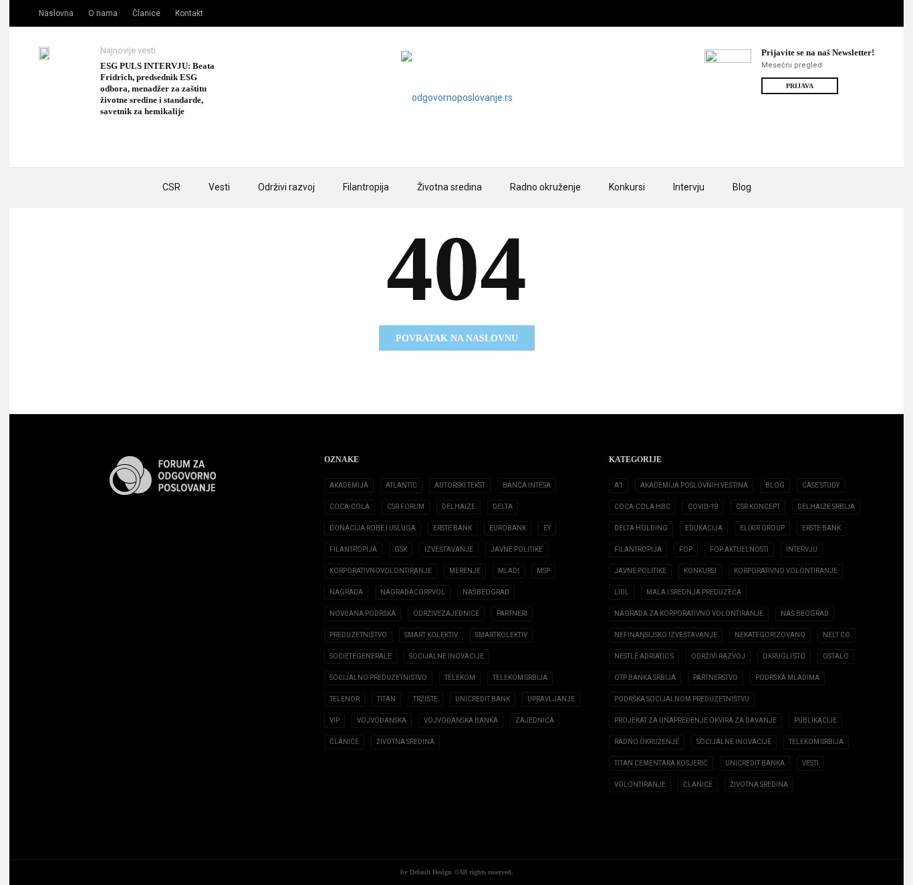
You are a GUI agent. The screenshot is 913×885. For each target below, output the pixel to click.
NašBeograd (486, 592)
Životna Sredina (405, 741)
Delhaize (458, 506)
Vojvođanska (381, 720)
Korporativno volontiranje (785, 570)
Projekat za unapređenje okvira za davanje (695, 720)
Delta (503, 506)
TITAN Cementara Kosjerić (661, 763)
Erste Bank (452, 528)
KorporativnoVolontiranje (381, 570)
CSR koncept (758, 506)
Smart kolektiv (431, 635)
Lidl (621, 592)
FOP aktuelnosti (739, 549)
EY (547, 528)
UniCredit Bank (482, 699)
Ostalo (836, 656)
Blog (742, 187)
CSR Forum (405, 506)
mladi (508, 570)
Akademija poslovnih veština (694, 485)
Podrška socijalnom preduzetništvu (681, 699)
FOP (685, 549)
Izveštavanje (448, 549)
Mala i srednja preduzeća (693, 592)
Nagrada (346, 592)
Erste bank (821, 528)
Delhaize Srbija (826, 506)
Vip (335, 720)
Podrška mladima (787, 677)
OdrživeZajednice (446, 613)
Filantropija (366, 187)
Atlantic (401, 485)
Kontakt (189, 13)
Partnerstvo (715, 677)
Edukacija (704, 528)
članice (344, 741)
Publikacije (815, 720)
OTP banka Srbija (645, 677)
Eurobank (507, 528)
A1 (618, 485)
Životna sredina (449, 187)
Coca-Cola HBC (642, 506)
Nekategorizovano (770, 635)
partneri (512, 613)
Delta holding (641, 528)
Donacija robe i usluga (373, 528)
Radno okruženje (545, 187)
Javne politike (517, 549)
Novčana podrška (363, 613)
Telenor (345, 699)
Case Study (820, 485)
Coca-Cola (350, 506)
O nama (103, 13)
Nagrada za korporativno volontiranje (688, 613)
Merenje (465, 570)
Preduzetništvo (358, 635)
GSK (400, 549)
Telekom (459, 677)
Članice (146, 13)
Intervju (688, 187)
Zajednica (534, 720)
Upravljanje (551, 699)
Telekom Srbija (520, 677)
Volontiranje (640, 784)
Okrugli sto (784, 656)
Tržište (425, 699)
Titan (386, 699)
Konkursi (627, 187)
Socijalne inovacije (446, 656)
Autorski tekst (459, 485)
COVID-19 (703, 506)
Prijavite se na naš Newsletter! (817, 52)
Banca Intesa (527, 485)
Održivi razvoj (286, 187)
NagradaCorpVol (412, 592)
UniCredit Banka (755, 763)
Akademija (349, 485)
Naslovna (56, 13)
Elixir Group (762, 528)
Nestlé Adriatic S (644, 656)
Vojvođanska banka (461, 720)
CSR (171, 187)
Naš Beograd (805, 613)
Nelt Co (836, 635)
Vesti (219, 187)
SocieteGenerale (361, 656)
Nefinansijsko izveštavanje (665, 635)
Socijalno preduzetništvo (378, 677)
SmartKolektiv (501, 635)
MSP (543, 570)
